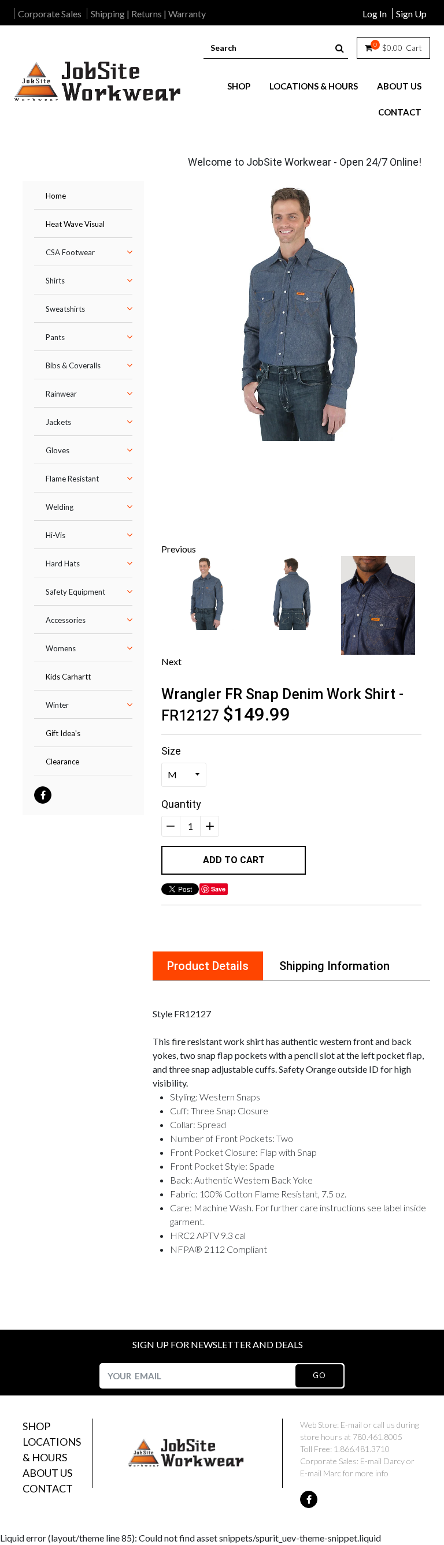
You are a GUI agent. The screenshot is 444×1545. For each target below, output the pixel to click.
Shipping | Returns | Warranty (148, 13)
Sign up (411, 13)
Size (171, 751)
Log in (374, 13)
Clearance (62, 761)
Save (218, 889)
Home (56, 195)
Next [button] (171, 661)
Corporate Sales (50, 13)
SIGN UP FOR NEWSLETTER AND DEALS (217, 1344)
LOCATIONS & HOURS (313, 86)
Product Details (208, 966)
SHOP (238, 86)
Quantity (181, 804)
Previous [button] (178, 548)
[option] (291, 311)
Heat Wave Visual (75, 224)
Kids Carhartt (68, 676)
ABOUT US (399, 86)
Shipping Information (334, 966)
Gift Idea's (63, 733)
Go (319, 1375)
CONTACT (399, 112)
